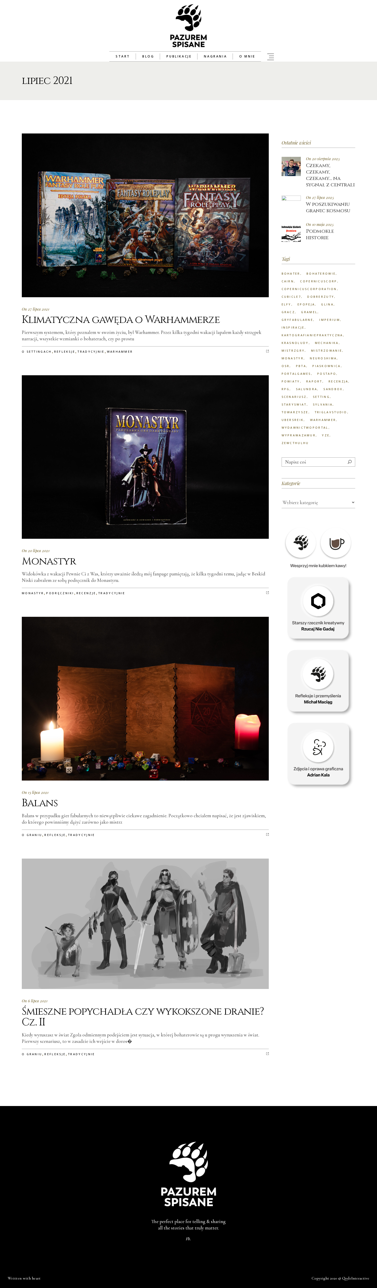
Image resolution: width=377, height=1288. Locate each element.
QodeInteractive (355, 1278)
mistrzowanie (326, 350)
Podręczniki (60, 593)
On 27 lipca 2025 (320, 197)
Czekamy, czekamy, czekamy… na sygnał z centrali (330, 175)
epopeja (306, 304)
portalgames (296, 374)
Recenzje (86, 593)
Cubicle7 (291, 297)
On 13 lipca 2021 (35, 792)
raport (314, 381)
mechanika (327, 343)
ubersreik (293, 420)
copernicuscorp (318, 281)
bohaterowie (321, 273)
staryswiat (294, 404)
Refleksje (64, 351)
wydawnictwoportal (305, 427)
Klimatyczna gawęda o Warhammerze (121, 320)
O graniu (32, 835)
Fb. (188, 1238)
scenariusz (294, 397)
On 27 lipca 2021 (35, 309)
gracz (288, 312)
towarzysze (295, 412)
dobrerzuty (320, 297)
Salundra (306, 389)
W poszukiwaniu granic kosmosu (328, 207)
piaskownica (326, 366)
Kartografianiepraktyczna (312, 335)
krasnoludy (295, 343)
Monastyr (49, 561)
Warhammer (120, 351)
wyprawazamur (299, 435)
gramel (309, 312)
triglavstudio (331, 412)
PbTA (301, 366)
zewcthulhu (295, 443)
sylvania (323, 404)
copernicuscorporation (309, 289)
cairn (288, 281)
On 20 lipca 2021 (35, 550)
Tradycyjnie (90, 351)
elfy (286, 304)
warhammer (323, 420)
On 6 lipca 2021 (34, 1000)
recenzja (338, 381)
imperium (329, 320)
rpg (286, 389)
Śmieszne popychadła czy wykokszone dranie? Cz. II (143, 1017)
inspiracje (293, 327)
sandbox (333, 389)
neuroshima (323, 358)
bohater (291, 273)
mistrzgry (293, 350)
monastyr (293, 358)
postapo (326, 374)
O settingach (37, 351)
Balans (40, 803)
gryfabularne (297, 320)
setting (321, 397)
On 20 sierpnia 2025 (323, 159)
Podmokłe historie (320, 234)
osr (286, 366)
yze (326, 435)
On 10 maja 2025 (320, 224)
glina (327, 304)
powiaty (291, 381)
